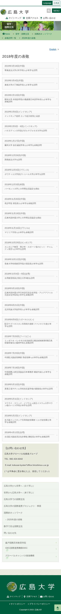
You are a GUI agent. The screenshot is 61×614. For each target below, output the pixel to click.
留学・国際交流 (22, 34)
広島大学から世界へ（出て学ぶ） (19, 486)
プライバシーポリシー (39, 604)
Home (7, 34)
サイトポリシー (18, 604)
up (58, 609)
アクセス (32, 18)
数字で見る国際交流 (13, 526)
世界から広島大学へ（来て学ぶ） (19, 492)
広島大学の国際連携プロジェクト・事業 (22, 506)
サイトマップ (15, 18)
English (52, 49)
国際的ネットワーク (43, 34)
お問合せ (49, 18)
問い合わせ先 (10, 533)
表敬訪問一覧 (10, 38)
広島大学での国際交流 (14, 499)
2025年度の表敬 (14, 519)
